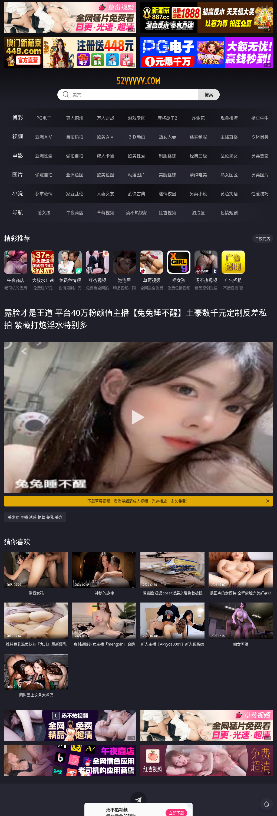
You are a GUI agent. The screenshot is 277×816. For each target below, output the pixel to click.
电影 (17, 155)
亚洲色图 (74, 175)
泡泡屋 (198, 213)
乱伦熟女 (229, 156)
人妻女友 (105, 194)
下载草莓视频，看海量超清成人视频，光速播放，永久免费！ (138, 501)
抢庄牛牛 (260, 118)
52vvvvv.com (138, 80)
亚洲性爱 (43, 156)
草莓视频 (105, 213)
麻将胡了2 (167, 118)
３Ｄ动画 (136, 137)
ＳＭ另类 (260, 137)
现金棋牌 (229, 118)
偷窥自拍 (43, 175)
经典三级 (198, 156)
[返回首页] (266, 804)
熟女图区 (229, 175)
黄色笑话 (229, 194)
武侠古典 (136, 194)
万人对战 (105, 118)
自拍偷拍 (74, 137)
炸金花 (198, 118)
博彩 (17, 117)
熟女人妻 (167, 137)
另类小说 (198, 194)
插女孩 (43, 213)
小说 (17, 193)
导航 (17, 212)
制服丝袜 (167, 156)
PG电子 (44, 118)
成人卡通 (105, 156)
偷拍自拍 (74, 156)
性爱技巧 (260, 194)
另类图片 (260, 175)
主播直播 (229, 137)
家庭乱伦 (74, 194)
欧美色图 (105, 175)
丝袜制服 (198, 137)
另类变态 (260, 156)
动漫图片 (136, 175)
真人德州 (74, 118)
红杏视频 (167, 213)
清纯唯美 (198, 175)
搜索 (209, 95)
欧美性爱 (136, 156)
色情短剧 (229, 213)
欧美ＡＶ (105, 137)
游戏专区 (136, 118)
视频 (17, 136)
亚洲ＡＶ (43, 137)
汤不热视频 (136, 213)
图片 (17, 174)
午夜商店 (74, 213)
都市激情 (43, 194)
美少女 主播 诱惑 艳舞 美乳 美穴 (35, 517)
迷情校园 (167, 194)
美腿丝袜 (167, 175)
